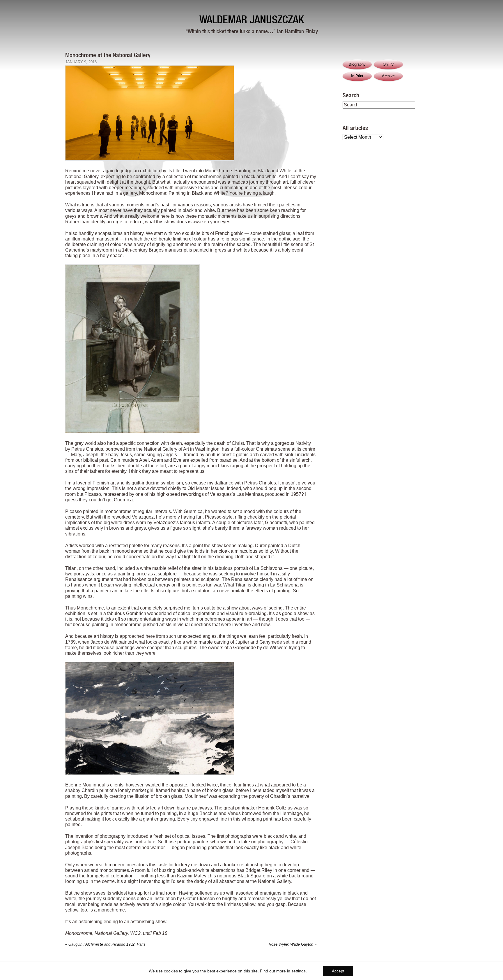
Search (351, 95)
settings (298, 971)
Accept (338, 971)
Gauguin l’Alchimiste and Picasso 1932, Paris (105, 944)
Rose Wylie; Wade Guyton (292, 944)
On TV (388, 64)
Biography (357, 64)
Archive (388, 76)
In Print (357, 76)
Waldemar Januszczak (251, 19)
